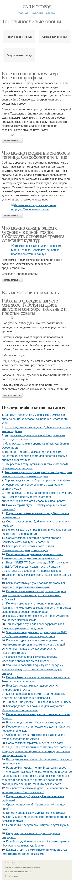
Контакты (9, 867)
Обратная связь (11, 876)
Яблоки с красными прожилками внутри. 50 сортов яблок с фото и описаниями (36, 532)
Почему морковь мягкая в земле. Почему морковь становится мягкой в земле (36, 618)
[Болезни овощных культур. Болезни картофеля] (37, 135)
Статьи (50, 13)
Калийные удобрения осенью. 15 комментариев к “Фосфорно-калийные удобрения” (35, 843)
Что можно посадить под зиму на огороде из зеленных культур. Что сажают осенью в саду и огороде (32, 669)
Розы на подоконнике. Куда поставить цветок (35, 722)
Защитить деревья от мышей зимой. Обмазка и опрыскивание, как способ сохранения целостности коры (35, 419)
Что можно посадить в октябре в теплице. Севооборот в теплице (36, 154)
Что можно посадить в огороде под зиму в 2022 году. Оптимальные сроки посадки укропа (34, 634)
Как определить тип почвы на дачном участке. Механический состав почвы (33, 708)
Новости (37, 13)
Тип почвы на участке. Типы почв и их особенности (38, 702)
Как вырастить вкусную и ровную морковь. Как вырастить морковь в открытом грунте (33, 585)
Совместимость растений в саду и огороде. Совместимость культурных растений (32, 540)
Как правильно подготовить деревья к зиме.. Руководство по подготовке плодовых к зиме (32, 556)
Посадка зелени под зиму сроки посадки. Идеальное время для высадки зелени (30, 659)
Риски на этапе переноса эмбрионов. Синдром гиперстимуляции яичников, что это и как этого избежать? (34, 595)
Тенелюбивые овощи (19, 36)
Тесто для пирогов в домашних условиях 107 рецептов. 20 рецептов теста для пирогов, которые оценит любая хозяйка (34, 456)
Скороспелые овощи (19, 55)
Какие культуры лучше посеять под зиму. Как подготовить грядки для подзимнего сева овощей (33, 642)
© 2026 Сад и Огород (14, 863)
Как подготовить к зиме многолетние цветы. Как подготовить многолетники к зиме (34, 852)
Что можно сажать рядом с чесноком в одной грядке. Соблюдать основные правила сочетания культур (33, 234)
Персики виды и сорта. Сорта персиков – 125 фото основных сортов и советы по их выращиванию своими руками (36, 484)
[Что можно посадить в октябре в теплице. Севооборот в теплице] (37, 207)
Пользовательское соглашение (27, 867)
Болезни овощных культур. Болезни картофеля (30, 75)
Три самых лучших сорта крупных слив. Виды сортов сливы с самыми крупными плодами (37, 474)
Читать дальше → (12, 140)
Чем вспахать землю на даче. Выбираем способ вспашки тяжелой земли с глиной (35, 790)
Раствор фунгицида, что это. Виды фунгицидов (36, 767)
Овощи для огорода (54, 36)
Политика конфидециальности (18, 871)
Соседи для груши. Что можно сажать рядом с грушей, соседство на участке (33, 737)
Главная (22, 13)
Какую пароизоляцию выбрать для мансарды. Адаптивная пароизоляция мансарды (33, 696)
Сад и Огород (37, 6)
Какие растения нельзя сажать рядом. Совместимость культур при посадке (28, 548)
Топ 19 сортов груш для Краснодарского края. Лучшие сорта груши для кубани (33, 626)
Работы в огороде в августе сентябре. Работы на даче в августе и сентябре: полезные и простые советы (34, 306)
